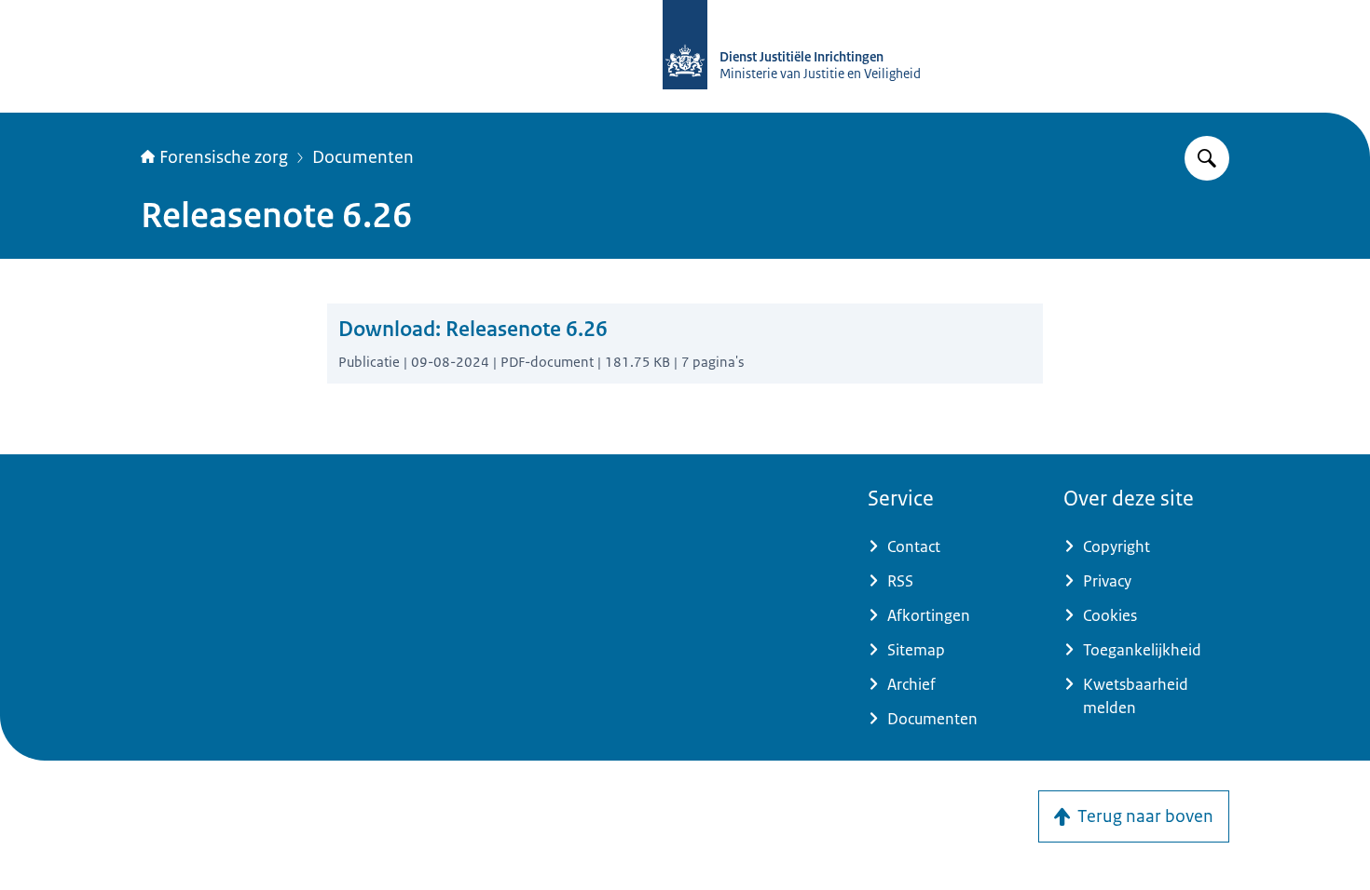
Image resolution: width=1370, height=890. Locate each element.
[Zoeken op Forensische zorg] (1207, 158)
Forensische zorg (223, 157)
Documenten (363, 157)
